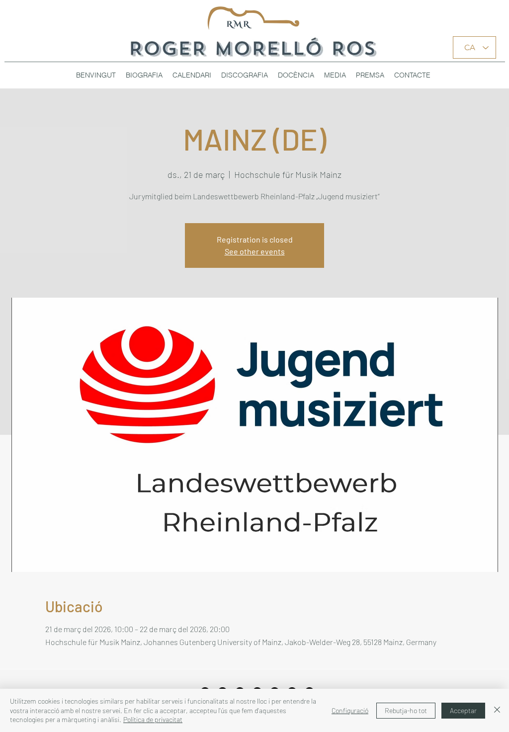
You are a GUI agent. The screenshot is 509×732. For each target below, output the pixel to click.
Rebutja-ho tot (406, 710)
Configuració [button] (350, 710)
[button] (244, 75)
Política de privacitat (152, 719)
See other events (255, 251)
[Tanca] (497, 710)
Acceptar (463, 710)
